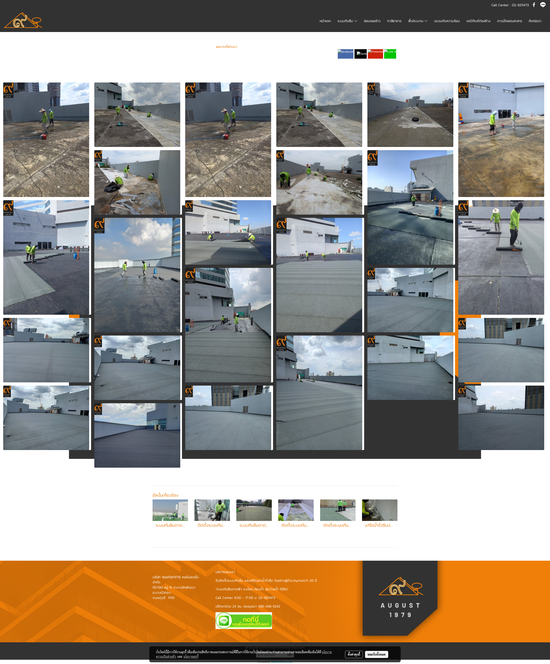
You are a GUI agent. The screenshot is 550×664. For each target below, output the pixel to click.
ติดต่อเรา (535, 20)
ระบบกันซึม (346, 20)
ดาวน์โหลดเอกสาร (509, 20)
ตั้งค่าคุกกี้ (354, 654)
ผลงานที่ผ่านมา (226, 46)
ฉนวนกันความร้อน (447, 20)
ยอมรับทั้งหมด (377, 654)
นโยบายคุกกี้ (191, 656)
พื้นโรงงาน (416, 20)
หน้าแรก (325, 20)
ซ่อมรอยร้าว (372, 20)
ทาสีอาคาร (394, 20)
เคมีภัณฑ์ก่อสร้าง (478, 20)
